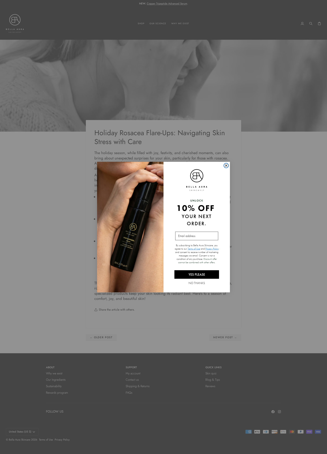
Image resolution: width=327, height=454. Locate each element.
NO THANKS (197, 282)
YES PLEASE (197, 274)
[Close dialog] (226, 165)
